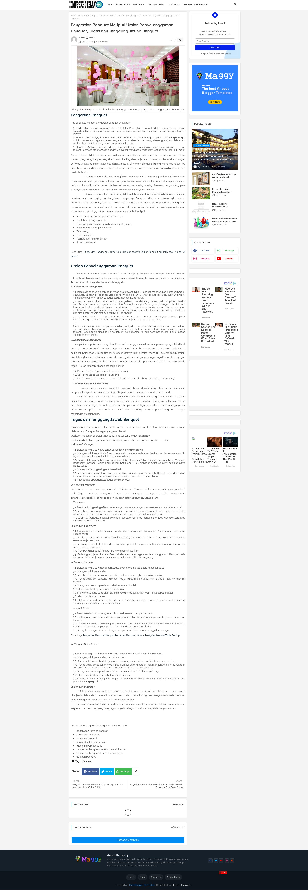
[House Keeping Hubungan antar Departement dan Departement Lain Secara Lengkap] (201, 207)
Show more (178, 804)
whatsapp (229, 250)
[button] (235, 4)
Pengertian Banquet (89, 115)
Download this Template (196, 4)
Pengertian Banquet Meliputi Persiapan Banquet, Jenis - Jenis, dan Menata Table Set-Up (131, 635)
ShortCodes (173, 4)
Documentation (156, 4)
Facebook (92, 771)
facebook (205, 250)
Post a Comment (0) (128, 840)
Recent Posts (123, 4)
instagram (205, 258)
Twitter (108, 771)
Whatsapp (125, 771)
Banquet (83, 15)
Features (137, 4)
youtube (229, 258)
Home (110, 4)
